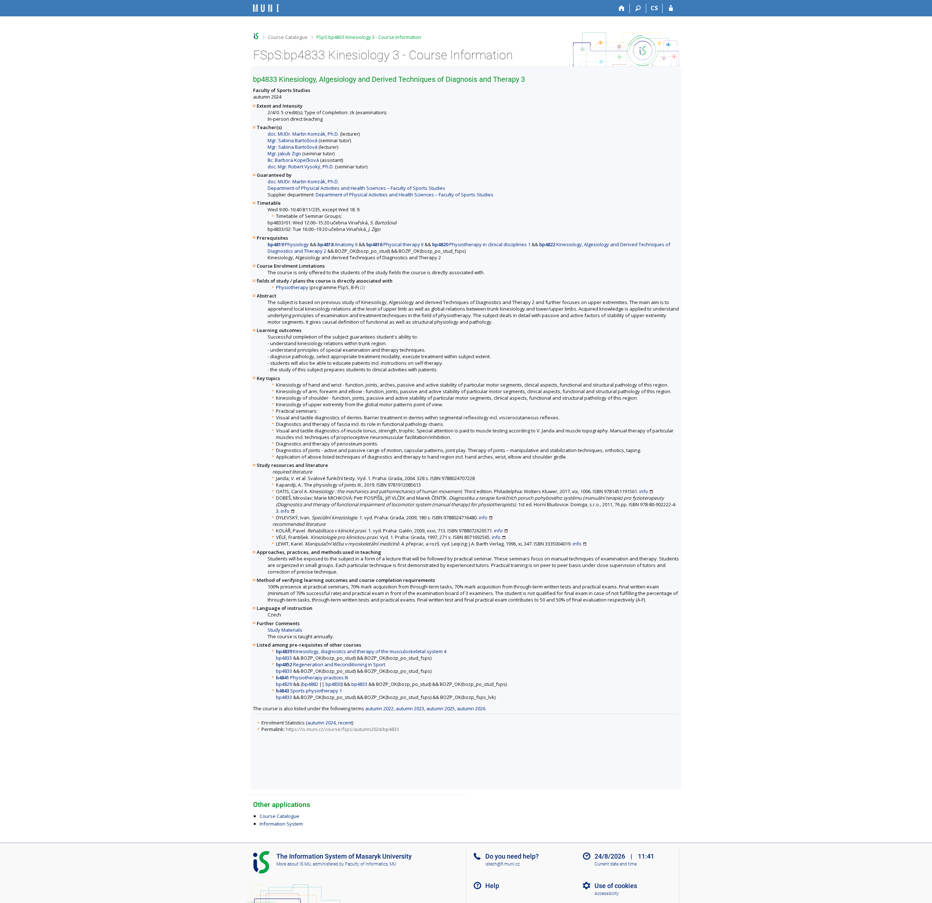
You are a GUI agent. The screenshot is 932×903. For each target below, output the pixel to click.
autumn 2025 (440, 708)
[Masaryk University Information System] (266, 8)
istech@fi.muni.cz (502, 864)
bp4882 (310, 684)
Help (492, 886)
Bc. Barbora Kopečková (293, 160)
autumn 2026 (471, 708)
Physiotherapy (292, 287)
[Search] (638, 8)
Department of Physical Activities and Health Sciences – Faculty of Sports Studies (356, 188)
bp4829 (284, 684)
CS (654, 8)
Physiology (288, 244)
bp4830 (333, 684)
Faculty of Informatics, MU (370, 864)
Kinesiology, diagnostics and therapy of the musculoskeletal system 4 (361, 651)
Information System (281, 823)
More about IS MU (293, 864)
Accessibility (607, 893)
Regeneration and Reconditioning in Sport (330, 664)
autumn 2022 (379, 708)
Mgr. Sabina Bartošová (292, 140)
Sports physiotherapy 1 (309, 690)
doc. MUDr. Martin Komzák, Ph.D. (303, 134)
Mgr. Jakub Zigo (284, 153)
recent (345, 722)
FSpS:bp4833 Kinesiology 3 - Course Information (368, 37)
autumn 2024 (321, 722)
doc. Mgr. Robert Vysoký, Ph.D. (301, 166)
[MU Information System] (256, 36)
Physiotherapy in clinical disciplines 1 (481, 244)
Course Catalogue (288, 37)
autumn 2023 (410, 708)
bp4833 (284, 658)
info (643, 491)
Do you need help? (512, 856)
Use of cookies (616, 886)
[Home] (621, 8)
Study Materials (285, 630)
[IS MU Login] (671, 8)
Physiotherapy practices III (312, 677)
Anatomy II (337, 244)
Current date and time (616, 864)
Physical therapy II (394, 244)
